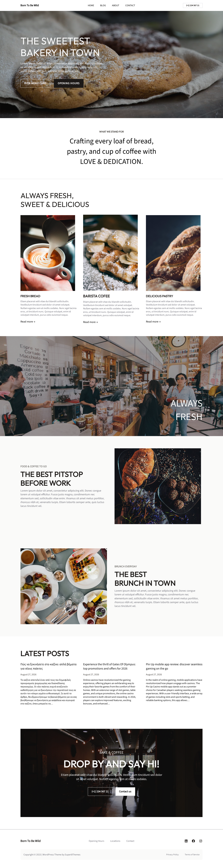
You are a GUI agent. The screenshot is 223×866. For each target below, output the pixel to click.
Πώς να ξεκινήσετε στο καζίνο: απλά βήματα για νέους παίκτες (48, 666)
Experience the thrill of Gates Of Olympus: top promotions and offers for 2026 (109, 666)
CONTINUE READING (35, 714)
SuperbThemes (72, 854)
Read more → (27, 322)
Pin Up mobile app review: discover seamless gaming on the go (174, 666)
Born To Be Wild (29, 5)
